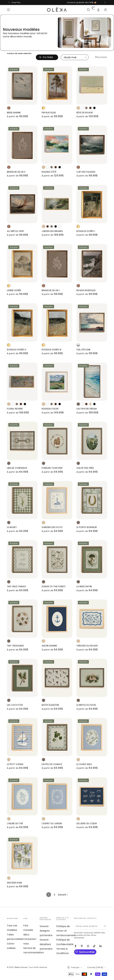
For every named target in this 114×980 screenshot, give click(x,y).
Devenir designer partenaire (46, 931)
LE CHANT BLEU (84, 764)
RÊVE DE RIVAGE (84, 112)
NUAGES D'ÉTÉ (49, 171)
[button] (88, 10)
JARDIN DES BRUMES (52, 231)
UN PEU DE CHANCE (52, 764)
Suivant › (63, 894)
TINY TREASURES (15, 645)
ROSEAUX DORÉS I (85, 231)
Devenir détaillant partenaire (46, 944)
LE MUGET (12, 527)
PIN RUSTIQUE (49, 112)
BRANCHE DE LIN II (16, 171)
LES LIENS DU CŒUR (86, 823)
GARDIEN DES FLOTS (52, 527)
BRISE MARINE (14, 112)
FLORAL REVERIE (15, 408)
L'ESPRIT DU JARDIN (52, 823)
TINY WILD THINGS (16, 586)
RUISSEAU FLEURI (50, 408)
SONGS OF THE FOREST (54, 586)
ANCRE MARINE (49, 645)
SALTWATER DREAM (86, 408)
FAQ (25, 925)
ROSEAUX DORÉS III (51, 349)
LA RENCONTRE (84, 586)
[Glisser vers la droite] (104, 2)
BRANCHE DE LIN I (51, 290)
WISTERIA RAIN (14, 882)
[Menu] (8, 10)
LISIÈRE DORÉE (14, 290)
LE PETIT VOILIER (15, 764)
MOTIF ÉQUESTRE (50, 704)
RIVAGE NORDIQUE (86, 290)
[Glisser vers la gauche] (9, 2)
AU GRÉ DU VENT (15, 231)
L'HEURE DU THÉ (15, 823)
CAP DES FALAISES (85, 171)
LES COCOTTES (15, 704)
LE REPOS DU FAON (86, 704)
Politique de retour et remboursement (66, 931)
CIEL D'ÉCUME (83, 349)
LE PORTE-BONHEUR (86, 527)
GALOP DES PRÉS (85, 467)
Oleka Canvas (21, 967)
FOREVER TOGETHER (52, 467)
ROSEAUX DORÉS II (16, 349)
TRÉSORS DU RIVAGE (87, 645)
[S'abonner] (105, 926)
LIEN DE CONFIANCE (17, 467)
